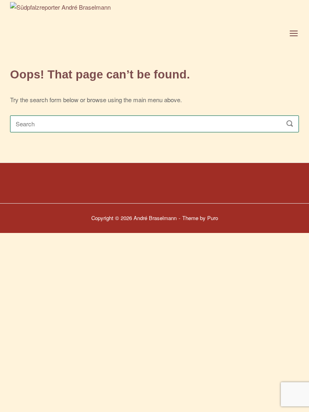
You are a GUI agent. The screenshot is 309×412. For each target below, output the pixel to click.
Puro (212, 218)
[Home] (93, 31)
